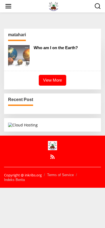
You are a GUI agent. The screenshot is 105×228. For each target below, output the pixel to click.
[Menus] (8, 6)
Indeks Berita (14, 180)
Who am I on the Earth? (56, 47)
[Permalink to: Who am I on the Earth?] (19, 55)
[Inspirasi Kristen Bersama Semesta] (53, 5)
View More (52, 80)
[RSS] (52, 156)
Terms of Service (60, 175)
